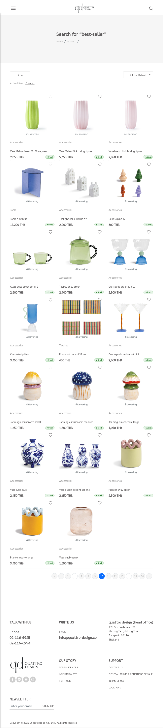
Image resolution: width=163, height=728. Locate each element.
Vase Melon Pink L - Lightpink (75, 151)
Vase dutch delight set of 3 (74, 489)
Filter (20, 75)
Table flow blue (18, 218)
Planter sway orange (21, 557)
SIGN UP (48, 706)
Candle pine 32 (117, 218)
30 (142, 576)
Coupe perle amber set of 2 (124, 354)
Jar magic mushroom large (124, 422)
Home (59, 41)
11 (108, 576)
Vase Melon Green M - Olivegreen (29, 151)
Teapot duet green (69, 286)
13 (122, 576)
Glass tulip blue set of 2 (122, 286)
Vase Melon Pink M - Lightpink (125, 151)
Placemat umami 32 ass (72, 354)
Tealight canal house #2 (73, 218)
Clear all (30, 83)
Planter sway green (119, 489)
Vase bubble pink (68, 557)
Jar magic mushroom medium (76, 422)
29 (135, 576)
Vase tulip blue (18, 489)
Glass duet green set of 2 (24, 286)
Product (71, 41)
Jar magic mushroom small (25, 422)
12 (115, 576)
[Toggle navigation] (13, 8)
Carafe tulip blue (19, 354)
